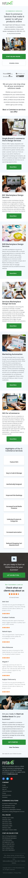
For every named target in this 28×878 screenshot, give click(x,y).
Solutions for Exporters (8, 846)
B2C (16, 861)
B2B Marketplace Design (8, 807)
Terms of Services (7, 791)
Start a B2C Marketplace (8, 850)
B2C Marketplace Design (8, 805)
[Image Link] (7, 3)
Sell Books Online (6, 819)
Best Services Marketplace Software (11, 809)
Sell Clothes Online (7, 821)
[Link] (3, 778)
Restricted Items (6, 795)
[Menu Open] (21, 3)
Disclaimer (5, 797)
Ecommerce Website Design (9, 803)
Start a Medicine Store (8, 848)
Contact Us (5, 787)
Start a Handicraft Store (8, 844)
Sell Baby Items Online (8, 817)
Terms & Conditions (8, 872)
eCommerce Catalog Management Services (13, 811)
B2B (18, 861)
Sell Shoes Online (6, 827)
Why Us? (4, 789)
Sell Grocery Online (7, 823)
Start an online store (8, 861)
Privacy (4, 793)
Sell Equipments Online (8, 842)
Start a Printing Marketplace (9, 836)
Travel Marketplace (7, 840)
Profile (4, 785)
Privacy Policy (17, 872)
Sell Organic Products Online (9, 829)
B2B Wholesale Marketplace (9, 838)
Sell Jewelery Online (7, 825)
